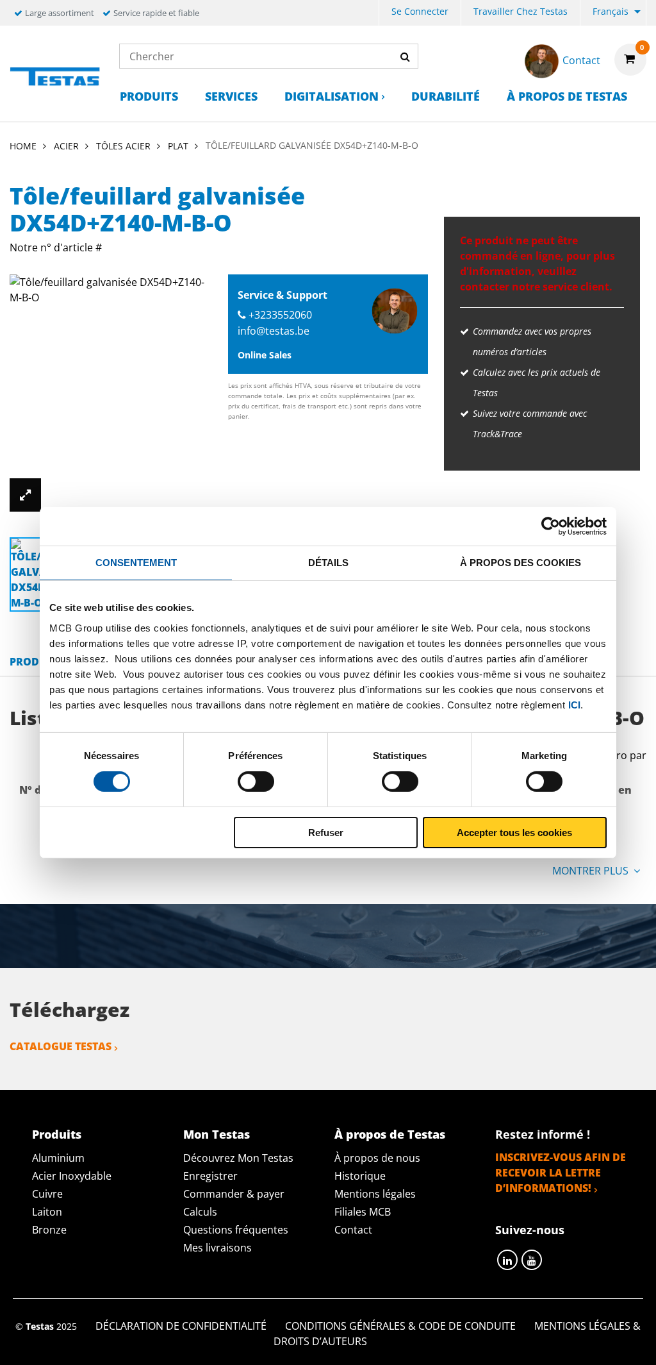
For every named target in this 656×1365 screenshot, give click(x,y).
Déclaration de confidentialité (180, 1326)
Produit (33, 662)
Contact (353, 1230)
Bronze (49, 1230)
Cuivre (47, 1194)
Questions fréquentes (235, 1230)
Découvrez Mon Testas (238, 1158)
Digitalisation (331, 96)
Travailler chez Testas (520, 11)
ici (574, 704)
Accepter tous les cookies (514, 832)
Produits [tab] (56, 1134)
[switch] (256, 781)
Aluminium (58, 1158)
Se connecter (419, 11)
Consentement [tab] (136, 562)
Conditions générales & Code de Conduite (400, 1326)
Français (610, 11)
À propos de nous (377, 1158)
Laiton (47, 1212)
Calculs (200, 1212)
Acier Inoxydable (71, 1176)
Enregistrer (210, 1176)
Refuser (325, 832)
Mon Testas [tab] (216, 1134)
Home (23, 146)
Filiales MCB (362, 1212)
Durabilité (445, 96)
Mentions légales (375, 1194)
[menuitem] (420, 13)
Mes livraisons (217, 1248)
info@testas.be (273, 331)
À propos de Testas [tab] (389, 1134)
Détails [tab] (328, 562)
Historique (360, 1176)
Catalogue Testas (60, 1046)
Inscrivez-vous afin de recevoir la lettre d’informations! (560, 1172)
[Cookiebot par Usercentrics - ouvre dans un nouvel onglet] (551, 525)
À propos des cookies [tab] (520, 562)
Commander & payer (233, 1194)
